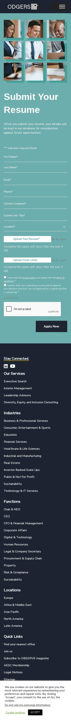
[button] (6, 366)
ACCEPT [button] (35, 712)
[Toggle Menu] (62, 6)
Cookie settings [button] (15, 712)
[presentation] (32, 309)
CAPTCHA (11, 298)
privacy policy (29, 277)
